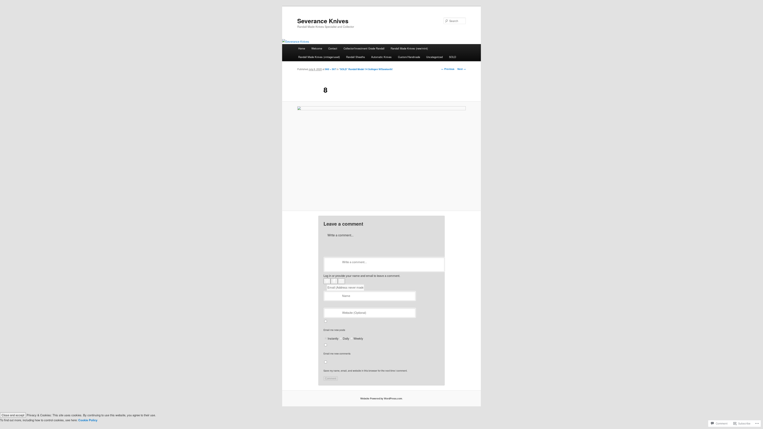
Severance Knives (323, 20)
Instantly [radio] (333, 338)
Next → (461, 69)
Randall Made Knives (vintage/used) (319, 57)
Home (301, 48)
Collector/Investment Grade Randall (364, 48)
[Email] (341, 281)
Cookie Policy (87, 420)
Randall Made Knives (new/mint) (409, 48)
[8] (381, 156)
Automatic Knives (381, 57)
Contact (332, 48)
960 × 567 (330, 69)
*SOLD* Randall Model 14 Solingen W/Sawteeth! (366, 69)
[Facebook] (334, 281)
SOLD (452, 57)
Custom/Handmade (409, 57)
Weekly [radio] (358, 338)
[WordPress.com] (327, 281)
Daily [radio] (346, 338)
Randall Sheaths (355, 57)
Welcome (316, 48)
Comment (330, 378)
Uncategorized (434, 57)
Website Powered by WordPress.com (381, 398)
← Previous (447, 69)
